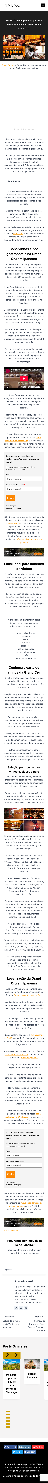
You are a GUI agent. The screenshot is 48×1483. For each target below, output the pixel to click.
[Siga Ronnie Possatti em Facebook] (16, 1308)
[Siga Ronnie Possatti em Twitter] (21, 1308)
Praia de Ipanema (29, 1058)
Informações (14, 1230)
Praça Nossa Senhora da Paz (27, 995)
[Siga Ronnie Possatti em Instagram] (25, 1308)
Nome (8, 475)
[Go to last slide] (7, 1355)
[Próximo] (16, 1355)
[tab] (8, 1411)
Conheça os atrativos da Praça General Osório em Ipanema (36, 1324)
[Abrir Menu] (43, 5)
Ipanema (8, 1270)
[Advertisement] (24, 100)
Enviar (10, 498)
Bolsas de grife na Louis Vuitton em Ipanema (11, 1322)
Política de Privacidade (17, 1467)
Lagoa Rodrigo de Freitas (16, 1054)
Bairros (11, 65)
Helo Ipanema (13, 523)
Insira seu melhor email (15, 485)
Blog (4, 65)
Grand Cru (18, 233)
